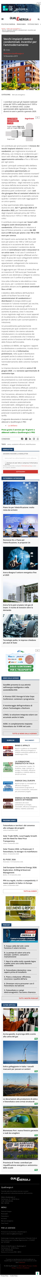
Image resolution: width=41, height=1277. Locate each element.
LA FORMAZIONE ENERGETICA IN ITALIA (24, 762)
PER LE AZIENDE (8, 1228)
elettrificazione (31, 444)
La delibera (12, 425)
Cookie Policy (13, 1276)
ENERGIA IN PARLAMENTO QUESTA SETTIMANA (26, 799)
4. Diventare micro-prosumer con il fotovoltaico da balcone (19, 984)
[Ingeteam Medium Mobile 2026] (20, 129)
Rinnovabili (21, 24)
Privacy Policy (4, 1276)
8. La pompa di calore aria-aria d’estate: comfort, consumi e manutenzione (17, 954)
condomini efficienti (18, 444)
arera (9, 444)
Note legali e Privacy (25, 1266)
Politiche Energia (8, 24)
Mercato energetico (13, 28)
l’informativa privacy (26, 466)
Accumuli (4, 1218)
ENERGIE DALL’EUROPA (25, 781)
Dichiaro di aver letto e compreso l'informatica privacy (21, 463)
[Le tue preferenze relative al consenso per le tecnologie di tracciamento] (37, 1273)
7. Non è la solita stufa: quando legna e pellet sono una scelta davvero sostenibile (20, 963)
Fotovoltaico (33, 24)
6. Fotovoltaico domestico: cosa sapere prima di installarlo (17, 971)
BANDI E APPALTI (22, 745)
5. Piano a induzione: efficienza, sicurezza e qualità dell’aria (17, 978)
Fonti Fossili (4, 1223)
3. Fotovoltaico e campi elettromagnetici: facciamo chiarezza (20, 991)
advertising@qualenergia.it (14, 1234)
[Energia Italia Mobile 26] (20, 661)
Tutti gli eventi (30, 891)
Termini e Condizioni (23, 1268)
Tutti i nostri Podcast (28, 998)
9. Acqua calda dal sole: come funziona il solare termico (16, 947)
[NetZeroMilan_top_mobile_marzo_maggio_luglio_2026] (20, 8)
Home (3, 28)
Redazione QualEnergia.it (13, 53)
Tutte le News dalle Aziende (24, 733)
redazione (22, 1262)
